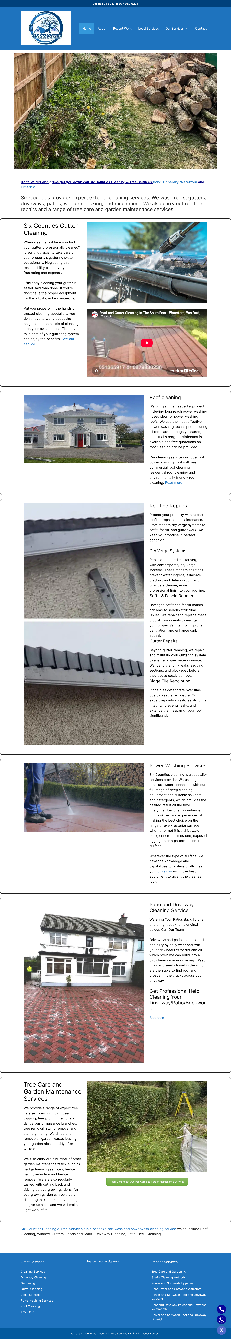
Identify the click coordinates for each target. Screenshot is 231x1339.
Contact (201, 28)
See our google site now (102, 1261)
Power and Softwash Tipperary (173, 1283)
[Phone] (221, 1309)
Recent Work (122, 28)
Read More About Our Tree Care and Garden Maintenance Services (147, 1181)
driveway (165, 871)
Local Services (148, 28)
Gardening (28, 1283)
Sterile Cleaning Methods (169, 1277)
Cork (157, 182)
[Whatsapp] (221, 1319)
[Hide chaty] (221, 1330)
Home (87, 28)
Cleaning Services (33, 1271)
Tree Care (27, 1312)
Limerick (28, 187)
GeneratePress (151, 1333)
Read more (173, 483)
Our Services (175, 28)
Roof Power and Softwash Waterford (177, 1289)
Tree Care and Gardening (169, 1271)
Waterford (188, 182)
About (102, 28)
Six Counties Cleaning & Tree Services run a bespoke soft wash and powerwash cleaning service (98, 1229)
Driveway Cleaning (33, 1277)
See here (156, 1018)
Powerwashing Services (37, 1300)
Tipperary (170, 182)
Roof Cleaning (30, 1306)
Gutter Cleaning (31, 1289)
